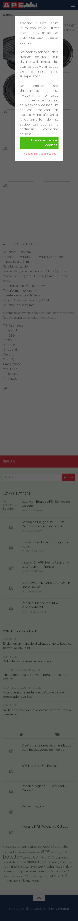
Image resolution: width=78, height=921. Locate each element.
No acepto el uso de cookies (40, 153)
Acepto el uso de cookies (44, 142)
